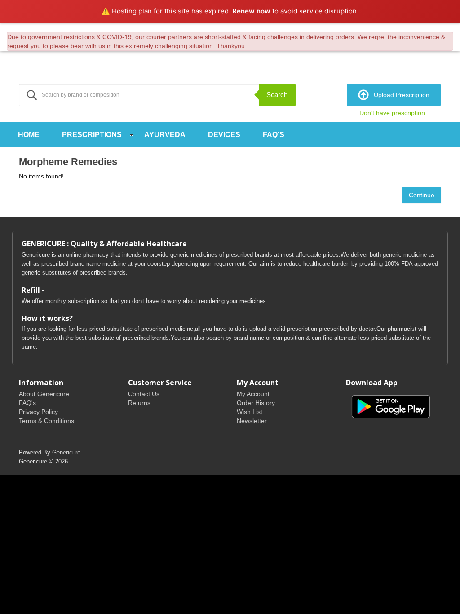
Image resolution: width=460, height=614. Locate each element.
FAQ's (273, 134)
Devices (224, 134)
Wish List (249, 411)
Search (277, 94)
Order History (256, 402)
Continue (421, 195)
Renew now (251, 11)
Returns (139, 402)
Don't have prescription (392, 112)
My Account (253, 393)
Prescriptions (92, 134)
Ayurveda (165, 134)
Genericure (66, 452)
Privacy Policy (38, 411)
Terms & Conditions (46, 420)
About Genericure (44, 393)
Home (29, 134)
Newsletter (252, 420)
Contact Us (143, 393)
